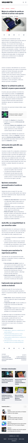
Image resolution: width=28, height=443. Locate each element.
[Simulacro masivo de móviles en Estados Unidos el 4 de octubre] (4, 411)
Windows (9, 421)
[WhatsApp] (23, 35)
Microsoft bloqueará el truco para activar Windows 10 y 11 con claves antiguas (17, 424)
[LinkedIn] (14, 35)
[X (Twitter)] (9, 35)
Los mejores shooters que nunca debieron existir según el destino (15, 418)
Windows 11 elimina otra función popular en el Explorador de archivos (17, 430)
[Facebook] (4, 35)
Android (11, 16)
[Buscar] (23, 2)
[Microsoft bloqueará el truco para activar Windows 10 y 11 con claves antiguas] (4, 423)
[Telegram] (18, 35)
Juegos (9, 416)
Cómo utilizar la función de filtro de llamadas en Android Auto (7, 381)
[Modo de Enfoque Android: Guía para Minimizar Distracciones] (20, 390)
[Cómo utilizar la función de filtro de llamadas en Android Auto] (7, 374)
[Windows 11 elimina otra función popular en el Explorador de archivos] (4, 429)
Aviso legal (21, 439)
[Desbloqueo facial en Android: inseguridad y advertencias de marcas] (7, 390)
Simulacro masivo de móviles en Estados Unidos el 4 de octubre (17, 412)
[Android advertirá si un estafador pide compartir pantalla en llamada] (20, 374)
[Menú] (25, 2)
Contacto (14, 440)
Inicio (5, 439)
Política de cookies (12, 439)
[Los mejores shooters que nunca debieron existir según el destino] (4, 417)
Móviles (9, 410)
